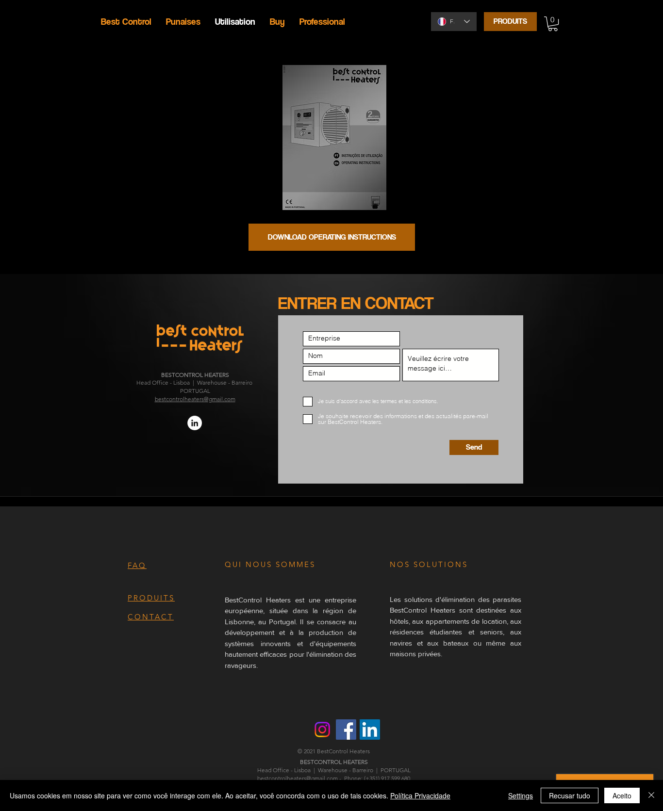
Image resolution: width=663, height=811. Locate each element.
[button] (553, 23)
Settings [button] (520, 795)
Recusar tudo (569, 795)
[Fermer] (651, 795)
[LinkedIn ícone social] (370, 729)
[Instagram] (322, 729)
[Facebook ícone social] (346, 729)
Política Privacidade (420, 795)
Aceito (622, 795)
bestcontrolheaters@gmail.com (195, 399)
